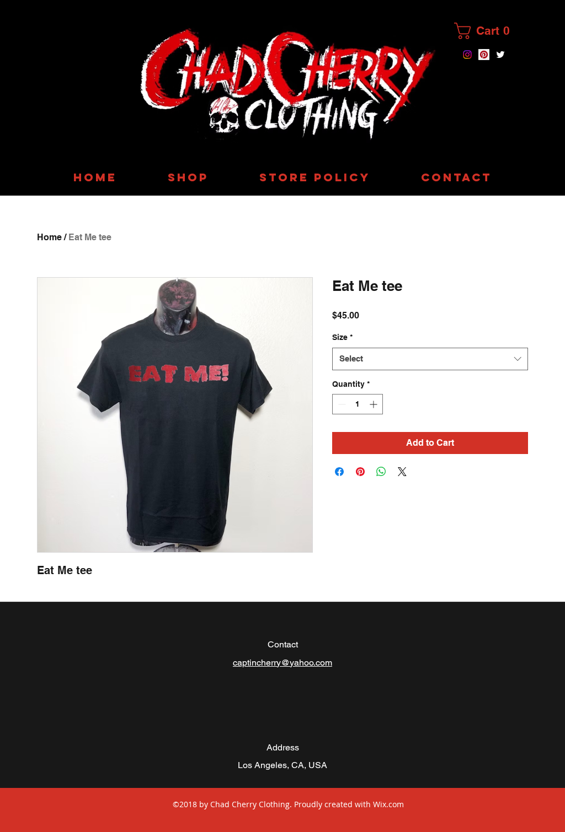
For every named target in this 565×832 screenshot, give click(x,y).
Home (49, 237)
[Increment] (374, 404)
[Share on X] (402, 471)
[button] (487, 31)
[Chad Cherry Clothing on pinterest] (483, 54)
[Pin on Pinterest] (360, 471)
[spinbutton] (357, 404)
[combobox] (430, 359)
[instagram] (467, 54)
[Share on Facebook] (339, 471)
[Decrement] (341, 404)
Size (342, 337)
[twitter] (500, 54)
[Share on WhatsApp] (381, 471)
